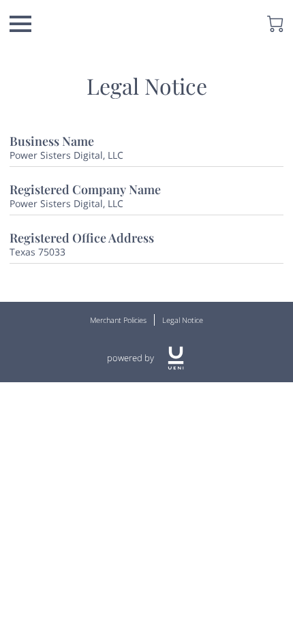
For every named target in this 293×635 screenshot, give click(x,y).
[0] (275, 24)
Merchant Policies (118, 320)
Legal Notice (182, 320)
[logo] (176, 358)
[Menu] (20, 24)
